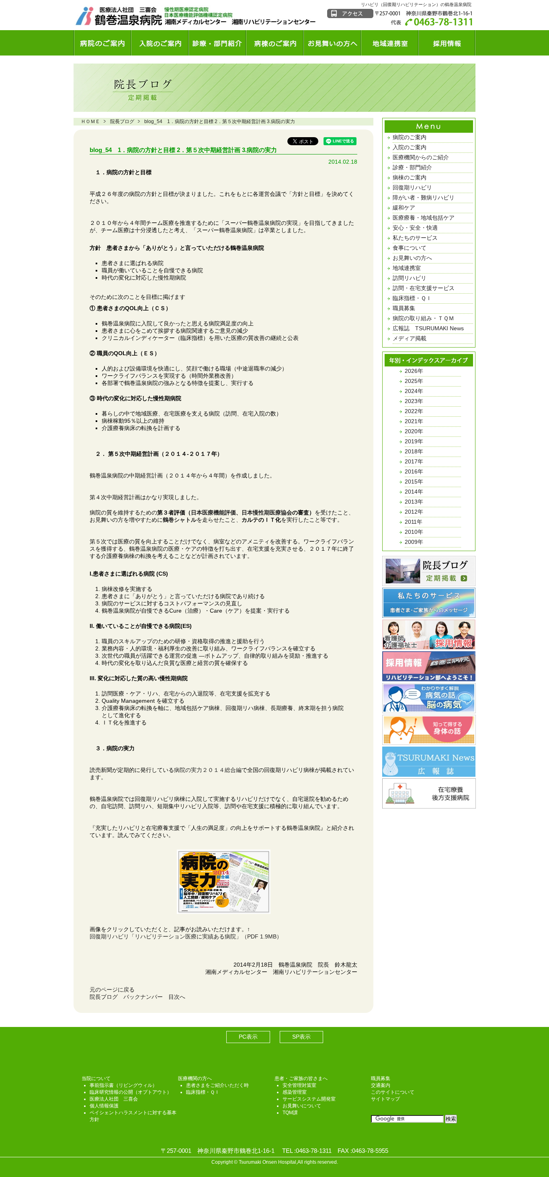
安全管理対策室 (299, 1085)
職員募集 (404, 308)
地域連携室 (389, 43)
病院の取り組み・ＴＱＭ (423, 318)
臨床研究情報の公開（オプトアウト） (131, 1092)
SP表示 (301, 1036)
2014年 (414, 491)
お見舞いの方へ (332, 43)
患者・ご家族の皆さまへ (301, 1078)
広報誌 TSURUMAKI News (428, 328)
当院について (96, 1078)
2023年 (414, 401)
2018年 (414, 451)
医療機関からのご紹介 (421, 157)
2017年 (414, 461)
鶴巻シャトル (180, 519)
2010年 (414, 532)
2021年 (414, 421)
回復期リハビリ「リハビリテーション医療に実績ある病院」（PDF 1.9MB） (186, 936)
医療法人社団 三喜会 (114, 1099)
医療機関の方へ (195, 1078)
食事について (409, 248)
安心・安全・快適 (415, 227)
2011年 (413, 522)
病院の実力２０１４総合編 (208, 770)
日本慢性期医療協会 (267, 512)
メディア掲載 (409, 338)
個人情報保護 (104, 1106)
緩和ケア (404, 207)
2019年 (414, 441)
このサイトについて (392, 1092)
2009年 (414, 542)
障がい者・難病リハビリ (424, 197)
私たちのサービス (415, 238)
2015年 (414, 481)
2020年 (414, 431)
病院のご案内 (102, 43)
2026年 (414, 371)
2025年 (414, 381)
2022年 (414, 411)
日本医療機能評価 (213, 512)
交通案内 (380, 1085)
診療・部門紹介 (217, 43)
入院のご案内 (159, 43)
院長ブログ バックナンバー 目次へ (137, 997)
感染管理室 (295, 1092)
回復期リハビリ (412, 187)
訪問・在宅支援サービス (424, 288)
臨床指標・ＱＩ (412, 298)
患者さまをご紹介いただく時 (217, 1085)
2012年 (414, 511)
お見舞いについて (302, 1106)
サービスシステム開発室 (309, 1099)
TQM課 (290, 1112)
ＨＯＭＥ (90, 121)
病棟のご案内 (274, 43)
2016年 (414, 471)
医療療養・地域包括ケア (424, 217)
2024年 (414, 391)
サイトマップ (385, 1099)
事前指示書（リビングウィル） (123, 1085)
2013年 (414, 501)
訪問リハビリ (409, 278)
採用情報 (446, 43)
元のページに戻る (112, 989)
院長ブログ (122, 121)
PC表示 (248, 1036)
